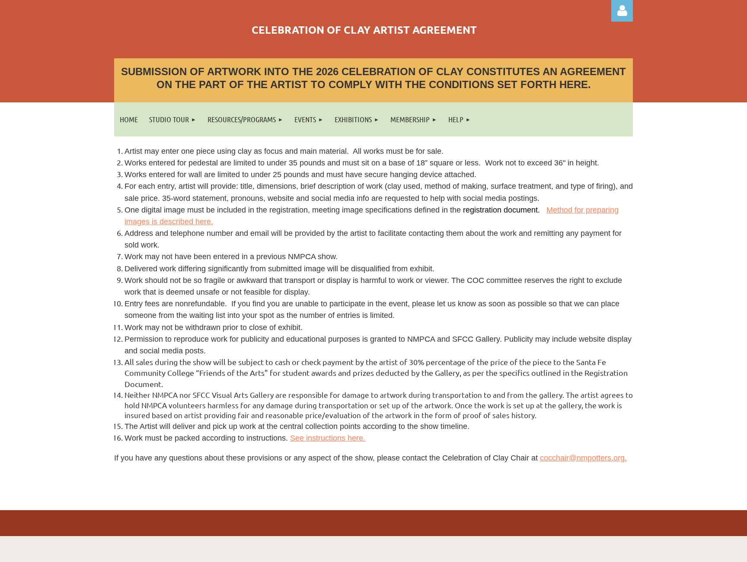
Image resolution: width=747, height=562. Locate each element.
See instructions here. (327, 438)
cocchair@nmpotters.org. (583, 458)
